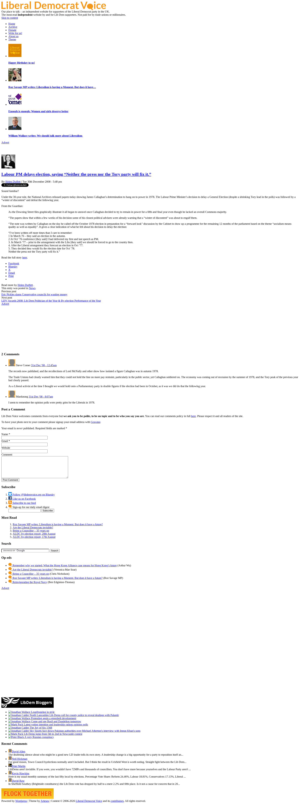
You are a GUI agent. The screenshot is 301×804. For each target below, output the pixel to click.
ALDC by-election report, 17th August (34, 536)
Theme (12, 39)
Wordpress (21, 800)
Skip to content (9, 17)
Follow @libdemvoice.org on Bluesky (33, 494)
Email (4, 441)
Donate (12, 30)
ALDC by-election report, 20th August (34, 533)
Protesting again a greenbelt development (53, 718)
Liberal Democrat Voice (89, 800)
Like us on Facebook (24, 498)
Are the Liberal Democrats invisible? (33, 527)
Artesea (45, 800)
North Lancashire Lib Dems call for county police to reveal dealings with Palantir (74, 715)
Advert (5, 142)
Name (4, 434)
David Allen (18, 751)
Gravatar (95, 422)
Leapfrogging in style (42, 712)
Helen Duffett (13, 181)
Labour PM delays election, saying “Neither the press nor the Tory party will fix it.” (76, 174)
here (24, 257)
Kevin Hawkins (20, 773)
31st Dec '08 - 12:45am (44, 365)
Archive (12, 26)
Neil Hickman (19, 758)
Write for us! (15, 33)
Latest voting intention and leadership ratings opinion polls (55, 724)
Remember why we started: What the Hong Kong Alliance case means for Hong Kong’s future (64, 565)
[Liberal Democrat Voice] (53, 9)
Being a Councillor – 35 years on (31, 530)
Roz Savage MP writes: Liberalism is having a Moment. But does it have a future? (58, 524)
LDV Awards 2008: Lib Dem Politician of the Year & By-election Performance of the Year (51, 300)
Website (5, 447)
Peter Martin (18, 766)
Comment (6, 454)
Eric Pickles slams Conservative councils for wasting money (34, 294)
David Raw (18, 780)
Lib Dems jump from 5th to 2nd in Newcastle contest (52, 733)
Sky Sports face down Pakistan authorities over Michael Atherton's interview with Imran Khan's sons (84, 730)
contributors (117, 800)
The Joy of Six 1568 (40, 727)
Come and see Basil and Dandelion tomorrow (55, 721)
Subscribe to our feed (24, 502)
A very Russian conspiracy (39, 737)
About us (13, 36)
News (32, 288)
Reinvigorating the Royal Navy (29, 582)
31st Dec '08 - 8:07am (41, 396)
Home (11, 23)
